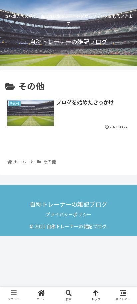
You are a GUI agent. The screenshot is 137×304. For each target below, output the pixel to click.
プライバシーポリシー (68, 214)
